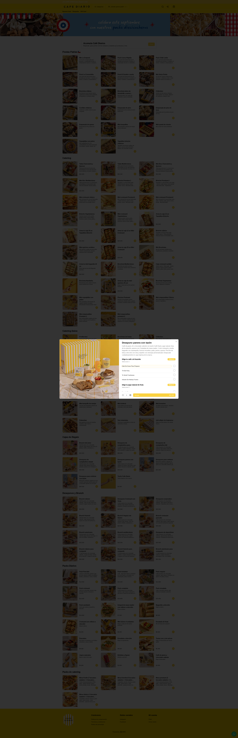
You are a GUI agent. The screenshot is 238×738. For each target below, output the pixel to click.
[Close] (176, 341)
